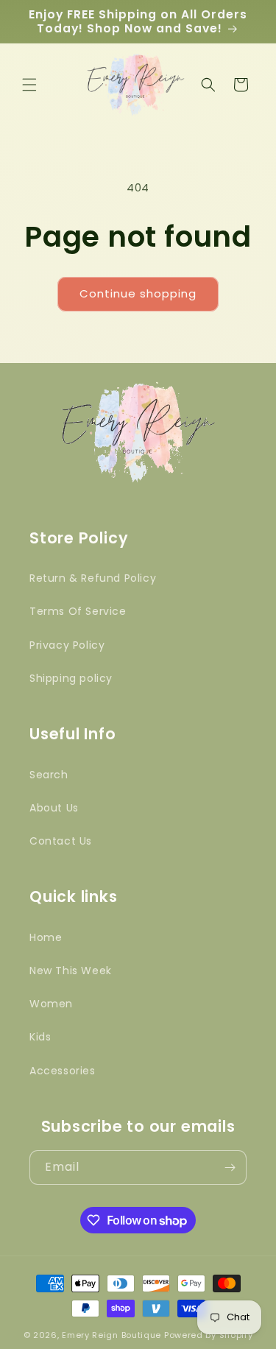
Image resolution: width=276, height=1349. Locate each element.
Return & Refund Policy (92, 578)
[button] (29, 84)
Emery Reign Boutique (111, 1335)
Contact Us (60, 841)
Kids (40, 1036)
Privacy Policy (67, 645)
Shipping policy (71, 678)
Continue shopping (138, 293)
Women (51, 1003)
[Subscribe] (229, 1167)
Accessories (62, 1070)
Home (45, 937)
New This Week (70, 970)
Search (48, 774)
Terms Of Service (78, 611)
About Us (54, 807)
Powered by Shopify (208, 1335)
